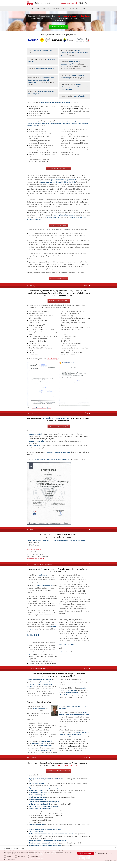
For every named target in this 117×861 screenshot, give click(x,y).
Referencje (36, 8)
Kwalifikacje (46, 8)
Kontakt (55, 8)
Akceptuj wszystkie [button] (85, 853)
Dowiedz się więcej (25, 853)
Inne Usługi (80, 8)
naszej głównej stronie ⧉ (67, 765)
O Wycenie (64, 8)
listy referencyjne (52, 359)
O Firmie (72, 8)
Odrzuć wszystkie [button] (103, 853)
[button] (39, 859)
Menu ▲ (87, 285)
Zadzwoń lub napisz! (58, 27)
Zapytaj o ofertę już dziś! (58, 301)
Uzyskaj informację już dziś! (58, 168)
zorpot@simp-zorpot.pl (69, 3)
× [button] (115, 847)
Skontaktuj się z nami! (58, 225)
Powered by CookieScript (110, 860)
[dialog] (58, 853)
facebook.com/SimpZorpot (35, 559)
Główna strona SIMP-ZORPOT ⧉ (58, 771)
